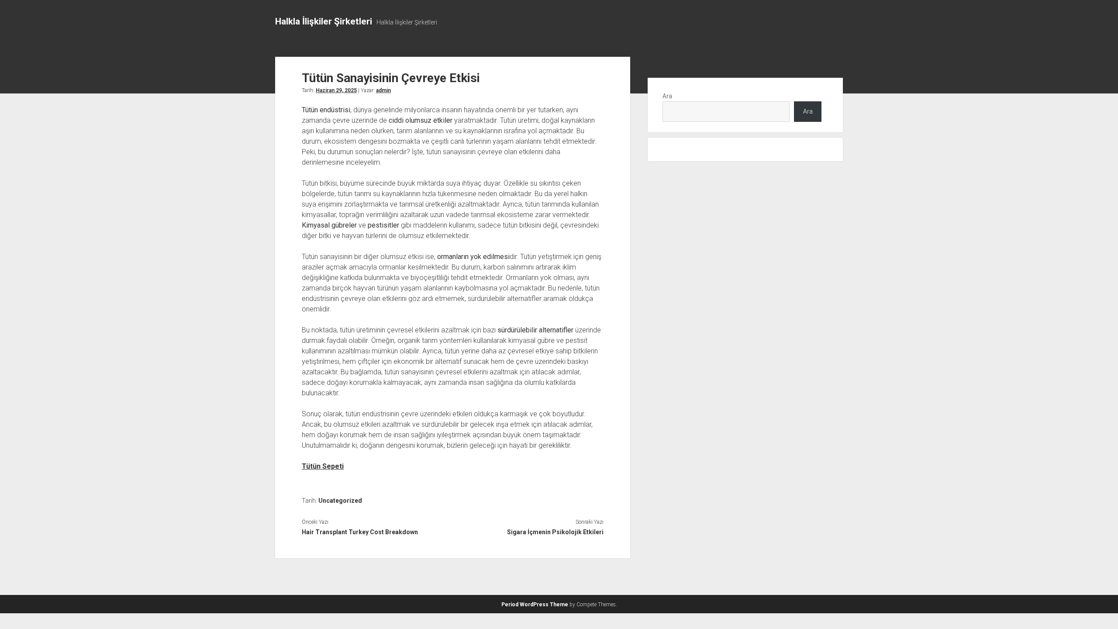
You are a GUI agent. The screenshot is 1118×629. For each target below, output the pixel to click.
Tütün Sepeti (323, 466)
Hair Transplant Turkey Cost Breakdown (360, 532)
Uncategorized (340, 500)
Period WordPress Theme (534, 604)
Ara (667, 96)
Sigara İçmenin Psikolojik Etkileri (555, 532)
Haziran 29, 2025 (336, 90)
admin (383, 90)
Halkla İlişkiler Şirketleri (323, 21)
